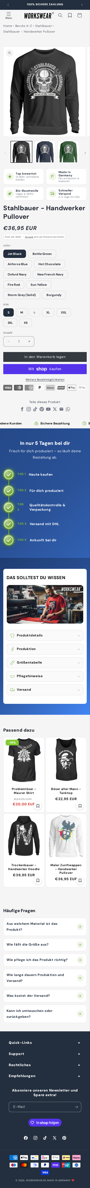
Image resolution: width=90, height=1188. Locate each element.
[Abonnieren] (76, 1107)
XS (26, 323)
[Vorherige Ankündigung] (8, 5)
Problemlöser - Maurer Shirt (24, 791)
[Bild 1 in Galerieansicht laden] (21, 152)
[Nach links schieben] (5, 153)
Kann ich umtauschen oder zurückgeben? (29, 1014)
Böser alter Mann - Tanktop (66, 791)
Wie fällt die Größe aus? (27, 944)
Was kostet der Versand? (28, 996)
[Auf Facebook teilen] (22, 410)
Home (7, 26)
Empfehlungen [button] (22, 1076)
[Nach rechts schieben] (85, 153)
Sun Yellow (39, 285)
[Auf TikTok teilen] (35, 410)
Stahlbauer (43, 26)
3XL (10, 323)
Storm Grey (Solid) (22, 295)
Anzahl (7, 333)
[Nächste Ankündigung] (82, 5)
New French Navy (50, 274)
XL (48, 312)
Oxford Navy (17, 274)
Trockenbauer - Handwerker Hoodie (24, 867)
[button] (9, 15)
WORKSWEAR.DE (36, 1180)
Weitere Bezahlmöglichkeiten (45, 379)
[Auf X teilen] (55, 410)
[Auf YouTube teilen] (48, 410)
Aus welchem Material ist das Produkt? (32, 927)
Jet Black (15, 254)
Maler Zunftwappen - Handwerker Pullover (65, 869)
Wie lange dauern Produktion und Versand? (35, 978)
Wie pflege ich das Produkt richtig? (37, 960)
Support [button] (16, 1053)
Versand (29, 237)
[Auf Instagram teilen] (28, 410)
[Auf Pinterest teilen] (42, 410)
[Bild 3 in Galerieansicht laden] (68, 152)
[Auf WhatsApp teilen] (68, 410)
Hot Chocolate (49, 264)
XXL (64, 312)
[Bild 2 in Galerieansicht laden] (45, 152)
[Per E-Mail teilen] (61, 410)
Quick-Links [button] (20, 1042)
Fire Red (14, 285)
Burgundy (54, 295)
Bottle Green (42, 254)
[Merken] (38, 806)
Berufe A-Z (23, 26)
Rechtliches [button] (20, 1065)
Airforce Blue (18, 264)
